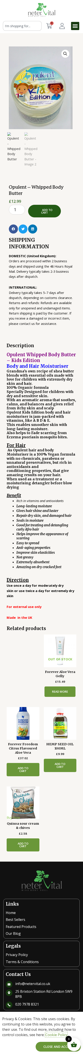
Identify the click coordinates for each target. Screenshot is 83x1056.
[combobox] (22, 26)
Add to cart (47, 211)
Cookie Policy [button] (56, 1034)
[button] (75, 26)
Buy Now (13, 817)
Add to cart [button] (23, 769)
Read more (60, 692)
